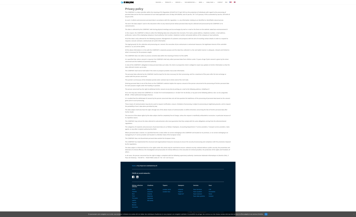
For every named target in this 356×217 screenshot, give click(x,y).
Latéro (134, 200)
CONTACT (220, 2)
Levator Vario (167, 189)
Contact (211, 196)
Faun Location (197, 192)
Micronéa (150, 200)
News (210, 194)
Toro (133, 196)
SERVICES (178, 2)
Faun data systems (199, 196)
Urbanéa (150, 192)
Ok (266, 214)
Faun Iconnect (197, 194)
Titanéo (134, 191)
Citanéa (149, 194)
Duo (133, 194)
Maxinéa (150, 196)
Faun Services (197, 189)
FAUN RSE (158, 2)
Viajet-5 (180, 192)
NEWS (200, 2)
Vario (133, 189)
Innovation (212, 192)
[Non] (354, 214)
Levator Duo (166, 192)
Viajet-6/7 (181, 194)
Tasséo (134, 202)
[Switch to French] (230, 3)
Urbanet (180, 189)
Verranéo (135, 207)
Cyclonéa (150, 198)
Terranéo (135, 198)
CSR (210, 189)
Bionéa (149, 189)
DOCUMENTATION (190, 2)
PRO (226, 2)
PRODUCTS (168, 2)
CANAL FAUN (209, 2)
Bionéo (134, 205)
